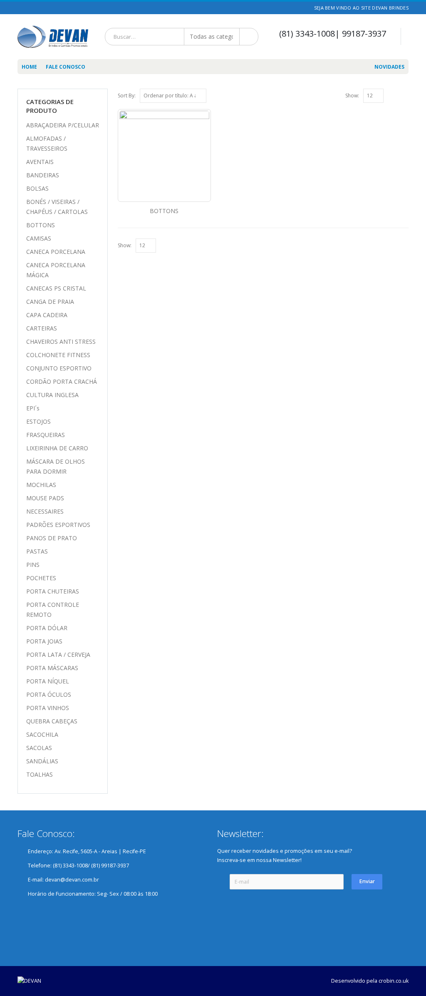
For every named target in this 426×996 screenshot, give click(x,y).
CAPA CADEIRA (46, 315)
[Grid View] (395, 95)
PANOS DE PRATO (51, 538)
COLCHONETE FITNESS (58, 355)
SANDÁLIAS (42, 761)
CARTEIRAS (41, 328)
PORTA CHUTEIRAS (52, 591)
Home (29, 66)
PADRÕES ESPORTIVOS (58, 525)
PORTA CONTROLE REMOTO (52, 609)
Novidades (389, 66)
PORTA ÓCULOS (48, 694)
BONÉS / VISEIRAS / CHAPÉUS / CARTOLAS (57, 207)
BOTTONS (40, 225)
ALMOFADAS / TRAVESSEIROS (46, 143)
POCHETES (41, 578)
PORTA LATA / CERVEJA (58, 654)
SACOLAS (39, 748)
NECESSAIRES (45, 511)
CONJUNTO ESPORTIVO (59, 368)
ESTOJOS (38, 421)
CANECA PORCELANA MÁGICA (55, 270)
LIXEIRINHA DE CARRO (57, 448)
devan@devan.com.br (72, 879)
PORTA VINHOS (47, 708)
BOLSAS (37, 188)
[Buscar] (249, 36)
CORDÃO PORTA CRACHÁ (61, 381)
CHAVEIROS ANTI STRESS (61, 341)
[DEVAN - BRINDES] (52, 36)
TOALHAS (39, 774)
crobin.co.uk (394, 980)
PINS (33, 565)
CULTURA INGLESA (52, 395)
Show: (352, 95)
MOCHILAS (41, 485)
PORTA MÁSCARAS (52, 668)
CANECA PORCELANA (55, 252)
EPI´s (33, 408)
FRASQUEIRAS (45, 435)
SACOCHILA (42, 734)
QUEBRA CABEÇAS (51, 721)
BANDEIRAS (42, 175)
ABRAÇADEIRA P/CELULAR (62, 125)
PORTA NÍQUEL (47, 681)
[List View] (405, 95)
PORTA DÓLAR (46, 628)
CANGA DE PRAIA (50, 302)
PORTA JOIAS (44, 641)
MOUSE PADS (45, 498)
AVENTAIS (40, 162)
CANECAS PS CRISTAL (56, 288)
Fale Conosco (65, 66)
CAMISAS (38, 238)
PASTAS (37, 551)
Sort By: (127, 95)
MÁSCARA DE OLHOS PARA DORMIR (55, 466)
